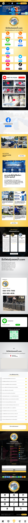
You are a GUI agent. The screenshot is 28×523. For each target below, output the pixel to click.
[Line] (3, 477)
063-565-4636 (8, 293)
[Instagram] (11, 477)
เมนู (8, 522)
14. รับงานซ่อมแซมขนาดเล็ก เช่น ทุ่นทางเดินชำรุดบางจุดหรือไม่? (9, 416)
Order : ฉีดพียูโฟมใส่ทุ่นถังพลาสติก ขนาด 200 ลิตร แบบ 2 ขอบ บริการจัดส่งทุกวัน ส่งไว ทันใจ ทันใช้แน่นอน (20, 202)
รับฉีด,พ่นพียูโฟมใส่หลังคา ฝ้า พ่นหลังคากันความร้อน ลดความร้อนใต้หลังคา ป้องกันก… (13, 449)
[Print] (23, 477)
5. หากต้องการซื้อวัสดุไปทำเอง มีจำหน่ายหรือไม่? (7, 390)
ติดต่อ (14, 522)
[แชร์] (20, 521)
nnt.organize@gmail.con (23, 458)
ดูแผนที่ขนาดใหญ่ (14, 355)
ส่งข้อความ (7, 51)
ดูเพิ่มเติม (11, 458)
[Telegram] (21, 477)
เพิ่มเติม (25, 522)
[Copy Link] (25, 477)
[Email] (15, 477)
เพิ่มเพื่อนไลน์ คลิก (22, 452)
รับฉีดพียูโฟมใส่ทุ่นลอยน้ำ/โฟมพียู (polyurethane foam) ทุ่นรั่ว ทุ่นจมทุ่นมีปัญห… (14, 455)
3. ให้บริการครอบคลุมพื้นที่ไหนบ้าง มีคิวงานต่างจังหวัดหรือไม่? (9, 384)
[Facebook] (5, 477)
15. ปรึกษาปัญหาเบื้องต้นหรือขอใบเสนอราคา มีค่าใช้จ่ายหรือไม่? (9, 419)
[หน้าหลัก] (3, 521)
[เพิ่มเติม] (25, 521)
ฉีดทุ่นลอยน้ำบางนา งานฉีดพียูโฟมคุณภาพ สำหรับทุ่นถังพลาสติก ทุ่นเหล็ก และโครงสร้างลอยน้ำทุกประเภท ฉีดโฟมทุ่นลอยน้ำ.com (20, 217)
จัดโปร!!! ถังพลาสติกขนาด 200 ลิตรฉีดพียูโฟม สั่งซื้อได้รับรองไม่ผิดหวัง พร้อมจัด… (13, 452)
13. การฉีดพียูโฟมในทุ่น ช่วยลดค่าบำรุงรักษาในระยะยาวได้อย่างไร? (10, 413)
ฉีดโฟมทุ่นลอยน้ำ (20, 43)
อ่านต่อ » (5, 185)
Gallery (7, 141)
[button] (9, 3)
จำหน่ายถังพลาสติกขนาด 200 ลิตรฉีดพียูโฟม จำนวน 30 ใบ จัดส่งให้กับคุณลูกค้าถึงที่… (7, 217)
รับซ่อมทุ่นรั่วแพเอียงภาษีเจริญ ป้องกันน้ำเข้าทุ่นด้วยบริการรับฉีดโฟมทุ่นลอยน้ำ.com (7, 202)
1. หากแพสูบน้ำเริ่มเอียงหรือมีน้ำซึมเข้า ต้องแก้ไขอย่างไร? (8, 378)
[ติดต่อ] (14, 521)
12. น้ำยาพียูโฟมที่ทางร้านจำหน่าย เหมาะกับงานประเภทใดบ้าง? (9, 410)
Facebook (21, 454)
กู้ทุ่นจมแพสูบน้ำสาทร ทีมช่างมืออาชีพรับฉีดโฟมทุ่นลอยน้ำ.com (13, 457)
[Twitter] (9, 477)
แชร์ (19, 522)
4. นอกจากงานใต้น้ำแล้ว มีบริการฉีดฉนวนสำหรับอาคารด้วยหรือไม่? (10, 387)
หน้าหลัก (3, 522)
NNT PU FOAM (20, 59)
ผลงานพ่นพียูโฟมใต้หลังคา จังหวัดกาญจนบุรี (12, 176)
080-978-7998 (24, 3)
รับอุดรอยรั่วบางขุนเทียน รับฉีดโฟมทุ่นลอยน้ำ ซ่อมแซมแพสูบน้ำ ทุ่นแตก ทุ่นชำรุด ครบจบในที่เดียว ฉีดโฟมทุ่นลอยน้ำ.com (14, 460)
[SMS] (13, 477)
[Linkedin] (17, 477)
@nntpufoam (7, 42)
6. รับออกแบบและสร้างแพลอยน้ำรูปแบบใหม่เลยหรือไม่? (8, 393)
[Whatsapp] (19, 477)
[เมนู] (8, 521)
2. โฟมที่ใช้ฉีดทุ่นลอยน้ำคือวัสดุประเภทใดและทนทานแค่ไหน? (9, 381)
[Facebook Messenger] (7, 477)
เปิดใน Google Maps (15, 356)
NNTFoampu (7, 59)
